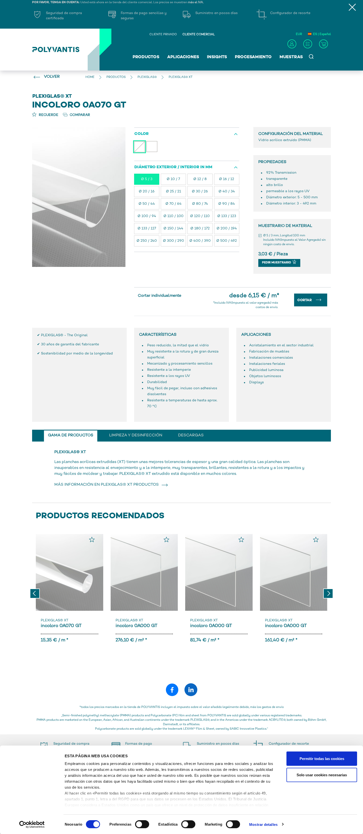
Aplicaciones (183, 57)
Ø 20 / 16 (147, 191)
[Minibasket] (323, 44)
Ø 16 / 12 (226, 179)
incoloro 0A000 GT (136, 626)
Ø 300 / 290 (173, 241)
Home (90, 77)
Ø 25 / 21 (173, 191)
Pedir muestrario (277, 262)
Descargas (191, 435)
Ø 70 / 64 (173, 204)
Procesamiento (253, 57)
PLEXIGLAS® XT (54, 620)
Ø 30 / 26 (200, 191)
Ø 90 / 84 (226, 204)
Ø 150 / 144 (173, 228)
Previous (35, 593)
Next (328, 593)
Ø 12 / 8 (200, 179)
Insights (217, 57)
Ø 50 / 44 (147, 204)
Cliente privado (163, 34)
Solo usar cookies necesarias (322, 775)
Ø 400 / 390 (200, 241)
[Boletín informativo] (307, 44)
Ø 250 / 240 (147, 241)
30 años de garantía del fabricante (70, 344)
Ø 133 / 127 (147, 228)
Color (141, 134)
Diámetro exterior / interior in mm (173, 167)
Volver (52, 77)
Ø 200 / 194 (227, 228)
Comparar (79, 115)
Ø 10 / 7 (173, 179)
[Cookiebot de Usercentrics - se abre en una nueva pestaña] (32, 824)
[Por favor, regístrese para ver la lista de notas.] (92, 539)
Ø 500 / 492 (226, 241)
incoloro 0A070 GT (61, 626)
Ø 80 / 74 (200, 204)
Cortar (305, 300)
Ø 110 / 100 (173, 216)
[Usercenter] (291, 44)
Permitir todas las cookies (322, 759)
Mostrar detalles (263, 824)
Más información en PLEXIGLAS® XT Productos (107, 485)
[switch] (142, 825)
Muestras (291, 57)
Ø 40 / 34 (227, 191)
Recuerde (48, 115)
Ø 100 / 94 (147, 216)
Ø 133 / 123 (226, 216)
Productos (146, 57)
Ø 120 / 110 (200, 216)
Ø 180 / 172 (200, 228)
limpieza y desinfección (135, 435)
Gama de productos (70, 435)
